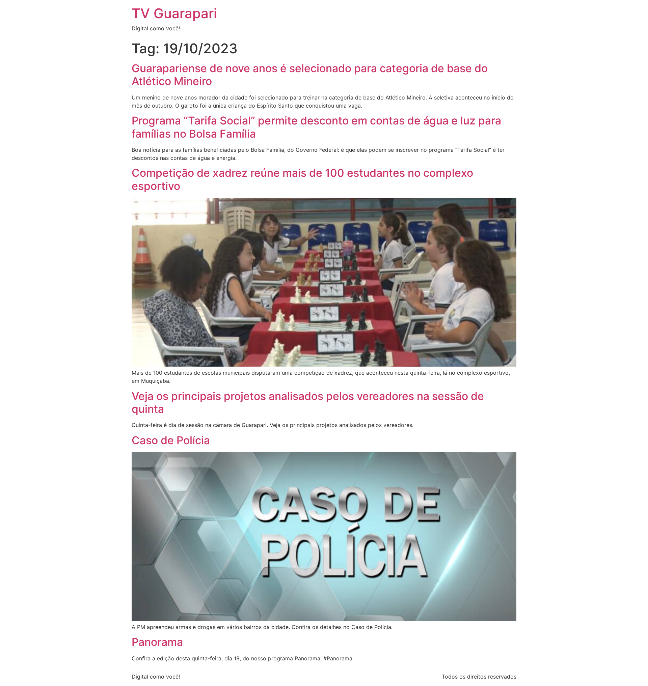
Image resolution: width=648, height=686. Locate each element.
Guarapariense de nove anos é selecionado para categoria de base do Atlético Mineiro (310, 75)
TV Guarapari (174, 13)
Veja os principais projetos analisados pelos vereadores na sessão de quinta (308, 403)
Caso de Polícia (171, 440)
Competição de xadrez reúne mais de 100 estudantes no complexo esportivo (302, 179)
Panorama (157, 642)
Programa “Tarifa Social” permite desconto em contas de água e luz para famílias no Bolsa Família (316, 127)
